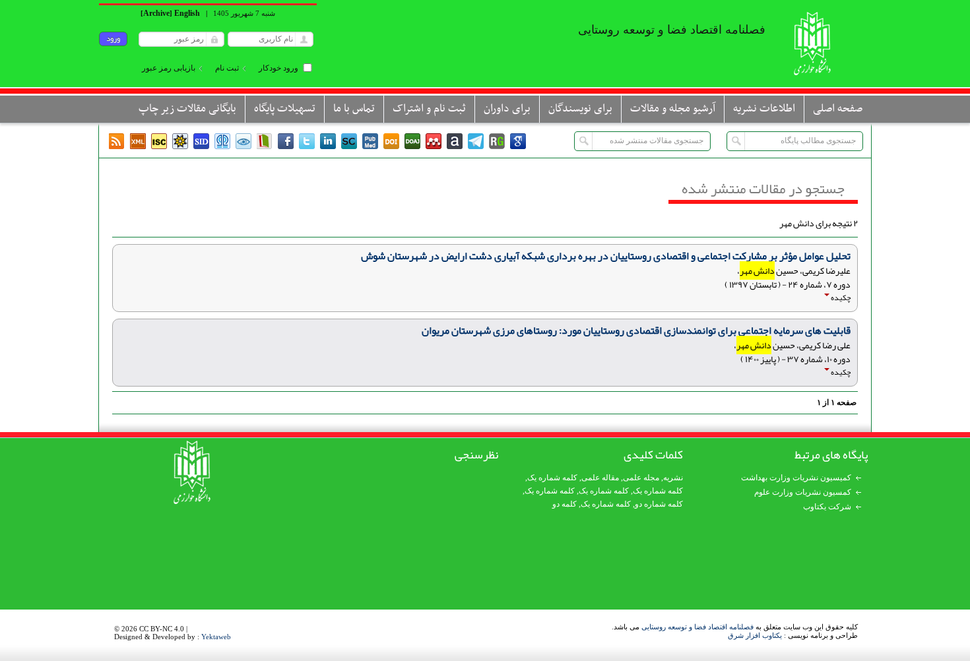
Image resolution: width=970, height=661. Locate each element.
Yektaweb (216, 637)
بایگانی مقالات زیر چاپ (187, 109)
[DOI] (391, 141)
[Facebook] (286, 141)
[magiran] (265, 141)
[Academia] (455, 141)
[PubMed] (370, 141)
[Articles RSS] (117, 141)
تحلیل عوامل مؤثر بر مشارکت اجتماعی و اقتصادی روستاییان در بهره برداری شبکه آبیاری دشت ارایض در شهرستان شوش (606, 256)
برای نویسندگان (580, 109)
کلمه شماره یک (552, 477)
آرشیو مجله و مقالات (672, 109)
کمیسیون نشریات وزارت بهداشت (796, 477)
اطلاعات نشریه (764, 109)
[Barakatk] (222, 141)
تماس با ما (354, 109)
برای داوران (507, 109)
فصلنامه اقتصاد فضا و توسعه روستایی (697, 627)
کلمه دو (564, 504)
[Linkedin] (328, 141)
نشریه (673, 477)
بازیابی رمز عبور (168, 68)
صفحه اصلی (837, 109)
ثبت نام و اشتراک (429, 109)
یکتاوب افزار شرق (755, 635)
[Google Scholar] (518, 141)
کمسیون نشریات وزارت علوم (802, 492)
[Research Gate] (497, 141)
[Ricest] (180, 141)
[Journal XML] (138, 141)
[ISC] (159, 141)
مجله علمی (641, 477)
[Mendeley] (433, 141)
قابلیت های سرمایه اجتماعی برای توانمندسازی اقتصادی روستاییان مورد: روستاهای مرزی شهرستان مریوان (636, 330)
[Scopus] (349, 141)
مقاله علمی (600, 477)
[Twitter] (307, 141)
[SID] (201, 141)
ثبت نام (227, 68)
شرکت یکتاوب (827, 506)
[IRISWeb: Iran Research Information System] (243, 141)
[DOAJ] (412, 141)
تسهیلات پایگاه (284, 109)
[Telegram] (476, 141)
